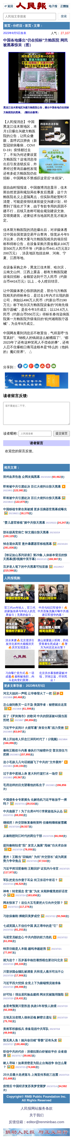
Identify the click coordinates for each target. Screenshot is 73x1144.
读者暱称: (10, 433)
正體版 (64, 6)
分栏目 (17, 25)
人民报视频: (12, 578)
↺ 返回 (9, 6)
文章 (37, 25)
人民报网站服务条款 (37, 1108)
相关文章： (12, 467)
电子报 (53, 6)
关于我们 (36, 1115)
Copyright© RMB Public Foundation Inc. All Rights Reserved (36, 1098)
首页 (7, 25)
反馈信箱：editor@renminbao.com (36, 1122)
